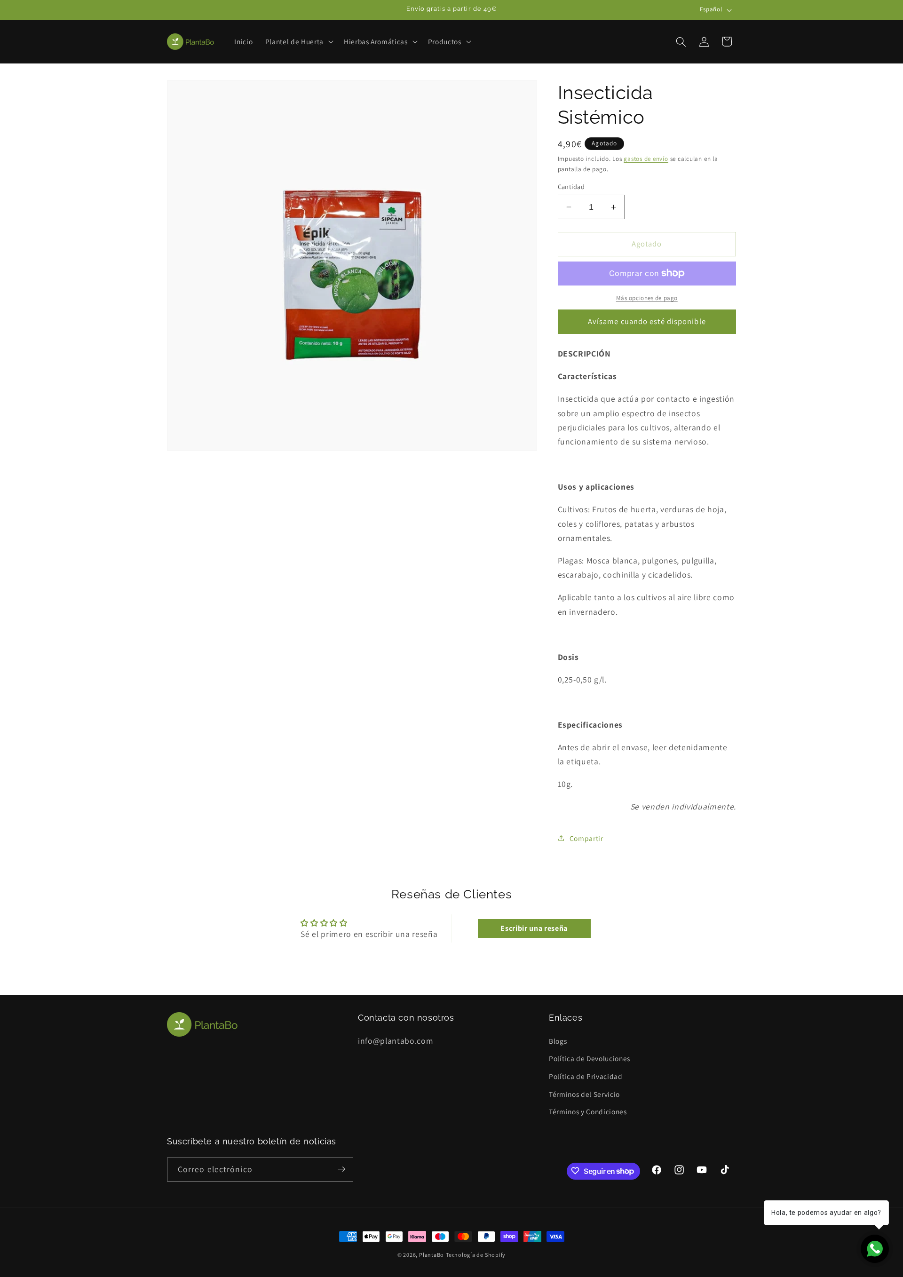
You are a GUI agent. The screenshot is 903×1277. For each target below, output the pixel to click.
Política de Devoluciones (589, 1058)
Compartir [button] (586, 838)
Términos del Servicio (584, 1093)
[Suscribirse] (341, 1169)
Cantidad (571, 186)
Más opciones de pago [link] (647, 298)
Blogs (558, 1040)
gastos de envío (646, 159)
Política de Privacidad (586, 1075)
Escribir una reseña (534, 928)
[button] (298, 42)
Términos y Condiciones (588, 1111)
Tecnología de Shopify (476, 1254)
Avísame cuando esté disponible (647, 321)
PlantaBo (431, 1254)
